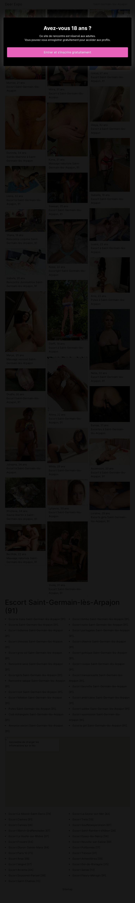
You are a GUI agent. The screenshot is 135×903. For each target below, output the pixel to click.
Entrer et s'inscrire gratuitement (67, 52)
